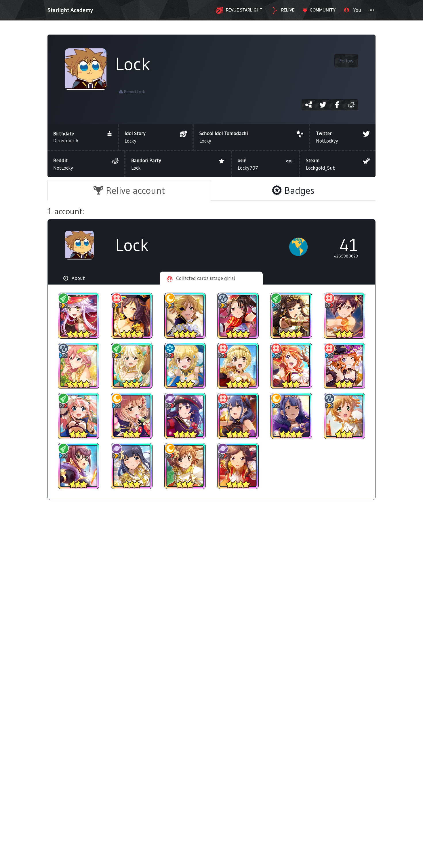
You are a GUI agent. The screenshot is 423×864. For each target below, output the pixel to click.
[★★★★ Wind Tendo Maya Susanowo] (291, 316)
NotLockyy (327, 137)
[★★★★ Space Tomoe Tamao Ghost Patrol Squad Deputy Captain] (185, 416)
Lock (146, 164)
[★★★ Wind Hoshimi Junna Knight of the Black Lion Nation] (78, 466)
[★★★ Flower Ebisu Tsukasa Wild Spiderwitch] (344, 366)
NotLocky (63, 164)
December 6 (65, 136)
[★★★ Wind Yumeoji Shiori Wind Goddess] (132, 366)
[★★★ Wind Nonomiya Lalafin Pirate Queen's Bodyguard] (78, 416)
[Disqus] (211, 599)
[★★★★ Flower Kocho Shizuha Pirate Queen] (132, 316)
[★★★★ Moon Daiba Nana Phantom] (185, 316)
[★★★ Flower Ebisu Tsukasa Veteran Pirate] (291, 366)
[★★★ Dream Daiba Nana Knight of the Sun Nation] (344, 416)
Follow (346, 61)
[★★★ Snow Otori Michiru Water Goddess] (185, 366)
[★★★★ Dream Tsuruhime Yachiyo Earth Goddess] (78, 366)
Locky (135, 137)
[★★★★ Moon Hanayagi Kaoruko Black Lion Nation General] (291, 416)
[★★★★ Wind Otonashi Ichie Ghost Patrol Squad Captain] (78, 316)
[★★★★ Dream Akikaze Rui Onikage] (238, 316)
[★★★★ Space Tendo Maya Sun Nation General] (238, 466)
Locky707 (248, 164)
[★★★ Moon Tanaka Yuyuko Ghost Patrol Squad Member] (132, 416)
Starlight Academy (70, 10)
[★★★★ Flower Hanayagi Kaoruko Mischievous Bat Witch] (238, 416)
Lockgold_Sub (321, 164)
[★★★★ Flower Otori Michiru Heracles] (238, 366)
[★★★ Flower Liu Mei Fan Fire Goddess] (344, 316)
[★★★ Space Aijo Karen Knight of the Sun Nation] (185, 466)
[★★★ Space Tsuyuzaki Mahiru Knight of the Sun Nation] (132, 466)
